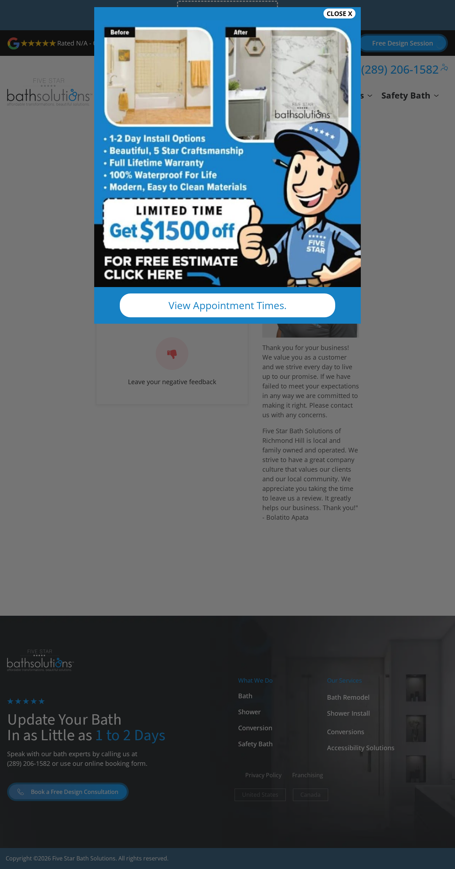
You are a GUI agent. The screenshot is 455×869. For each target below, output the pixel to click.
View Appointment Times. (227, 305)
